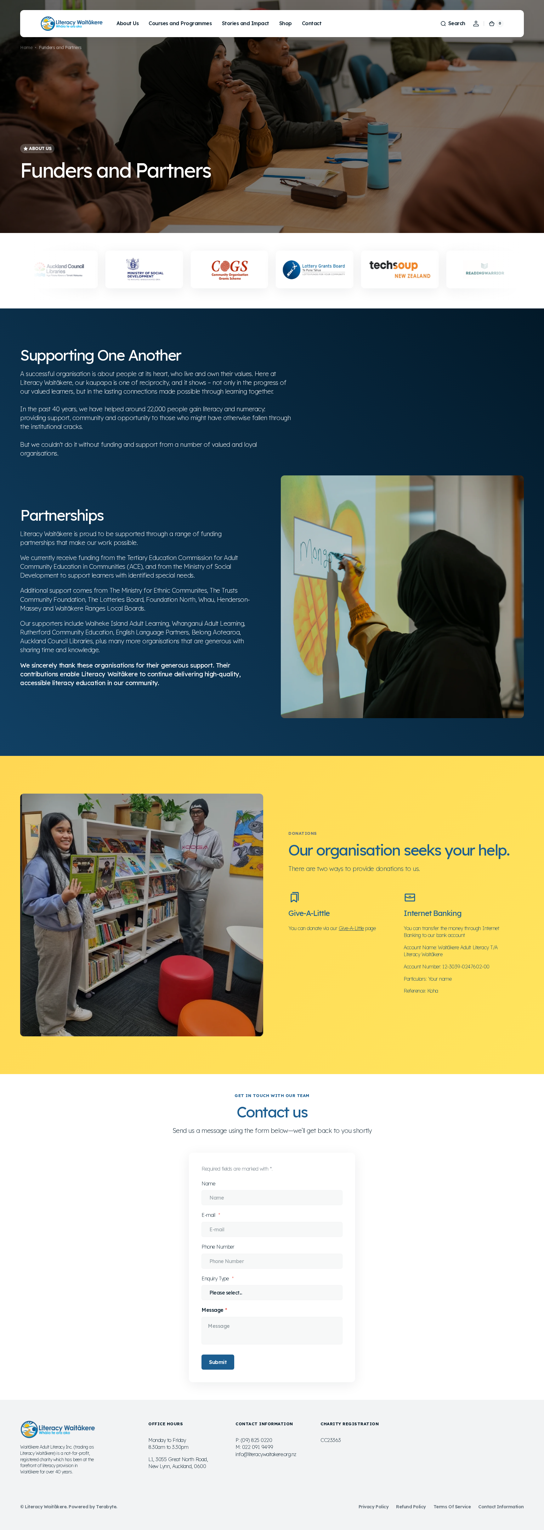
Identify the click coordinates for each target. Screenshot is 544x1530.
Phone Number (217, 1247)
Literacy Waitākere (45, 1507)
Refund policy (411, 1507)
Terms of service (452, 1507)
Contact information (501, 1507)
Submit (218, 1362)
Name (208, 1183)
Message (212, 1310)
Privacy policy (373, 1507)
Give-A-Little (351, 928)
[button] (452, 23)
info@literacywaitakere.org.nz (265, 1454)
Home (26, 47)
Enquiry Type (215, 1278)
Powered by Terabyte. (93, 1507)
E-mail (209, 1215)
